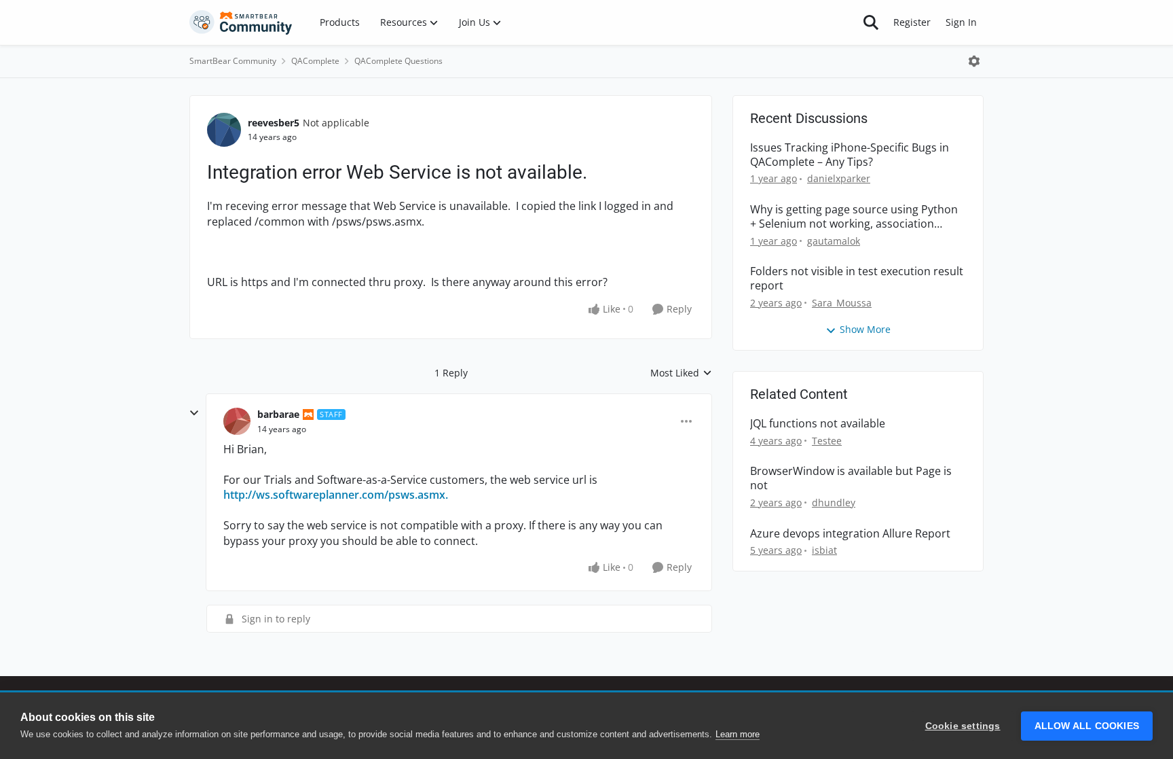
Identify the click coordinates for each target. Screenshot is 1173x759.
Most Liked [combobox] (681, 373)
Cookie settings (963, 726)
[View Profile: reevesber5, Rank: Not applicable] (224, 130)
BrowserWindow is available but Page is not (851, 478)
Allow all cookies (1087, 726)
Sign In (961, 22)
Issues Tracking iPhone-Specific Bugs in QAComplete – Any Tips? (849, 155)
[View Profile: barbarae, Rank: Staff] (236, 421)
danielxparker (838, 178)
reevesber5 (273, 122)
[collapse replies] (194, 413)
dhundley (833, 502)
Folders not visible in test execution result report (856, 278)
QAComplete (315, 61)
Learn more (737, 734)
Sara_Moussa (842, 302)
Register (912, 22)
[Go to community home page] (241, 22)
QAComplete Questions (398, 61)
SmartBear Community (232, 61)
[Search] (871, 22)
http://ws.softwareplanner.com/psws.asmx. (335, 494)
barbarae (278, 414)
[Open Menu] (974, 61)
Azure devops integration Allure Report (850, 534)
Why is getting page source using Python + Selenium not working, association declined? (854, 216)
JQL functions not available (817, 424)
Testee (827, 440)
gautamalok (833, 240)
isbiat (824, 550)
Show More (865, 329)
